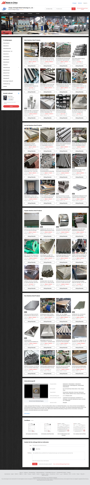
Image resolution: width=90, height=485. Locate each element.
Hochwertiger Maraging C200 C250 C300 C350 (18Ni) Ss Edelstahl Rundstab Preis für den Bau (63, 256)
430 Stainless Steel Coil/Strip (31, 433)
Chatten (11, 99)
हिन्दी (70, 473)
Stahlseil (5, 86)
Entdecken (30, 13)
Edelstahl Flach (6, 73)
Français (29, 473)
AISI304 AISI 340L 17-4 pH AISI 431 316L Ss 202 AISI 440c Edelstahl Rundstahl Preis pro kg (31, 112)
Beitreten (80, 3)
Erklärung (26, 472)
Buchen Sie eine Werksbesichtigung (36, 401)
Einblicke (68, 472)
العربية (61, 473)
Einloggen (74, 3)
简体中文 (16, 473)
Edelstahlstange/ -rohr (7, 51)
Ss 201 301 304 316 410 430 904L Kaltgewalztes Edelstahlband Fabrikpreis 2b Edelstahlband (63, 368)
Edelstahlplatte (6, 43)
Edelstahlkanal (6, 75)
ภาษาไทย (73, 473)
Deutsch (38, 473)
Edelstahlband (6, 62)
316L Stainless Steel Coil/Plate (79, 433)
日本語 (25, 473)
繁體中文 (21, 473)
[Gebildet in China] (9, 2)
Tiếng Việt (82, 473)
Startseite (5, 13)
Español (33, 473)
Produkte (14, 13)
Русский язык (52, 473)
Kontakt (37, 13)
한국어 (57, 473)
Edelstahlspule (6, 59)
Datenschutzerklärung (40, 472)
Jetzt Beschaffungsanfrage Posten (62, 464)
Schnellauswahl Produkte (61, 472)
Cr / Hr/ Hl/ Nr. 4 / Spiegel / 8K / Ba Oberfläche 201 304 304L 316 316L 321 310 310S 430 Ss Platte (79, 342)
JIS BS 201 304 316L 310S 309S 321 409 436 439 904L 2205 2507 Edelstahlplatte (31, 282)
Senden (34, 464)
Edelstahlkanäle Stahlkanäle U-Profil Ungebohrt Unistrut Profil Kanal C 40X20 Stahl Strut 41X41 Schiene (79, 197)
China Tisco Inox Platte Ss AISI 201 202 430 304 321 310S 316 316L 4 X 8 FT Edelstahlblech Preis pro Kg (31, 316)
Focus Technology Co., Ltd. (44, 477)
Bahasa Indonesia (45, 475)
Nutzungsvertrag (32, 472)
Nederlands (66, 473)
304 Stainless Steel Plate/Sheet (47, 433)
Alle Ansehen (27, 413)
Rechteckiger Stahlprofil (8, 81)
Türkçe (78, 473)
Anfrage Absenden (32, 65)
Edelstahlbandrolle (7, 48)
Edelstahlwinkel (6, 70)
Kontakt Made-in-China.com (50, 472)
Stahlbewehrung (6, 83)
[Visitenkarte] (18, 93)
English (12, 473)
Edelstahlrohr (6, 45)
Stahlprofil (5, 64)
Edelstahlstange (6, 67)
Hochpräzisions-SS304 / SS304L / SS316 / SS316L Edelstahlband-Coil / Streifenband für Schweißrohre (47, 316)
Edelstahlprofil (6, 78)
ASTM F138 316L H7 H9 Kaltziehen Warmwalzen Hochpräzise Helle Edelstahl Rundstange (63, 171)
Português (43, 473)
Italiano (47, 473)
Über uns (22, 13)
